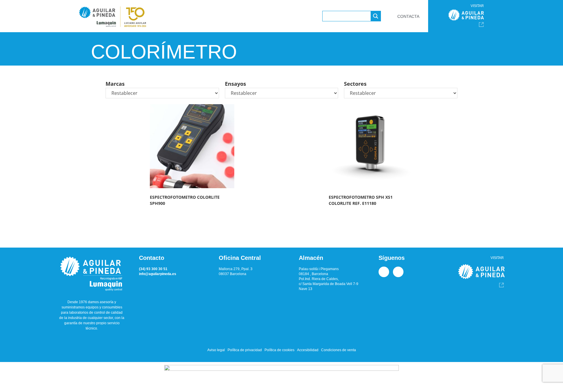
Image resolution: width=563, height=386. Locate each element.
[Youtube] (398, 272)
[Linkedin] (384, 272)
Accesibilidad (307, 350)
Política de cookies (279, 350)
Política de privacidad (245, 350)
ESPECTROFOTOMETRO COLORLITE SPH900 (185, 200)
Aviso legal (216, 350)
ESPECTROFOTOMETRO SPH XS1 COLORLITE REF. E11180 (361, 200)
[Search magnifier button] (376, 16)
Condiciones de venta (338, 350)
